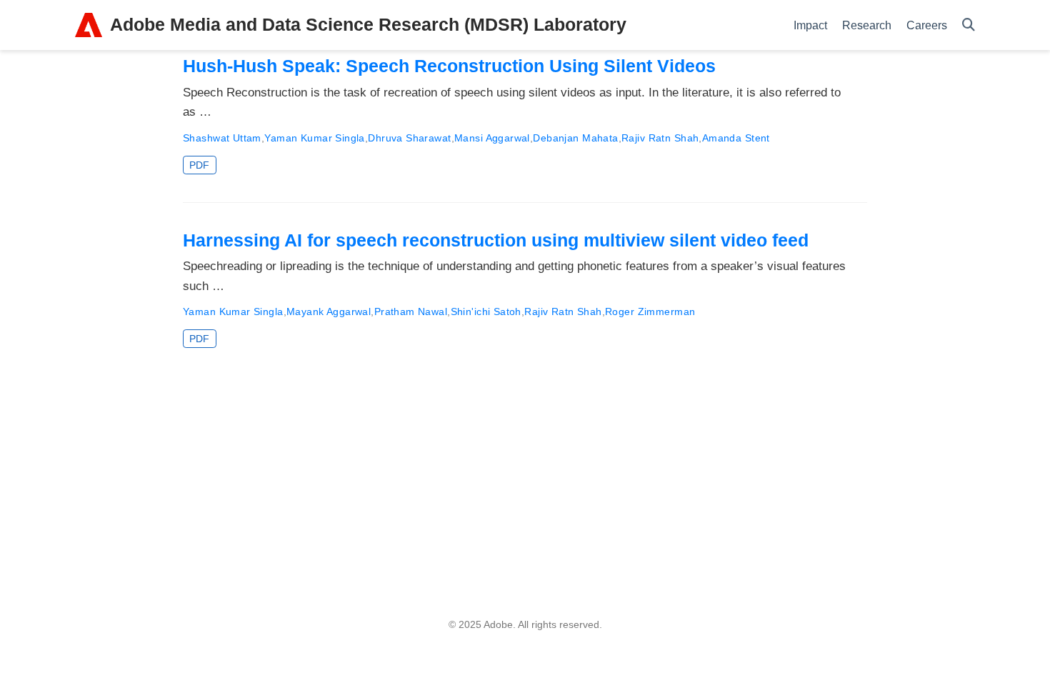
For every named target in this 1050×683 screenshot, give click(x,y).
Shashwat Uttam (222, 138)
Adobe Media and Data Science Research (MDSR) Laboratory (368, 24)
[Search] (968, 25)
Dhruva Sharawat (409, 138)
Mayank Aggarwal (328, 311)
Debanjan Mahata (575, 138)
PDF (199, 165)
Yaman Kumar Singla (314, 138)
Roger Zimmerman (650, 311)
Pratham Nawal (410, 311)
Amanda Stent (736, 138)
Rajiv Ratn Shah (660, 138)
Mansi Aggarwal (492, 138)
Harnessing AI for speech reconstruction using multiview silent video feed (496, 240)
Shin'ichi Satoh (486, 311)
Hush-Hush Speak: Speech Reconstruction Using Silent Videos (449, 66)
